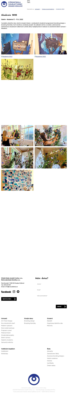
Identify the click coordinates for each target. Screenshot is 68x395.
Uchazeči (37, 9)
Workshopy (4, 353)
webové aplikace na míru (34, 391)
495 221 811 (7, 285)
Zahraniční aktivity (7, 342)
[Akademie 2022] (17, 43)
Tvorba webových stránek (20, 391)
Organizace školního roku (55, 323)
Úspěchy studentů (7, 340)
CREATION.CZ (45, 391)
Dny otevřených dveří (8, 323)
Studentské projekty (7, 335)
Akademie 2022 (60, 9)
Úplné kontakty (6, 299)
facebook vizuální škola (6, 292)
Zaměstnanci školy (53, 353)
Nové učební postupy (7, 328)
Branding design (29, 321)
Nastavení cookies (26, 388)
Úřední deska (51, 365)
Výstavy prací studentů (48, 9)
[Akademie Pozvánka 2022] (51, 252)
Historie (49, 361)
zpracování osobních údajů (39, 388)
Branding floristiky (30, 323)
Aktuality (50, 351)
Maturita (49, 325)
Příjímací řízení (5, 333)
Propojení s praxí (6, 330)
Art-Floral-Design (6, 321)
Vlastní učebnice (52, 358)
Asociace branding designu (55, 356)
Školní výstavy (5, 337)
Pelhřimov (52, 391)
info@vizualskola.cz (11, 286)
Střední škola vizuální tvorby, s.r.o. (26, 389)
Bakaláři (49, 321)
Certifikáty (50, 363)
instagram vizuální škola (14, 291)
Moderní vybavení (6, 325)
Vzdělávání (4, 351)
